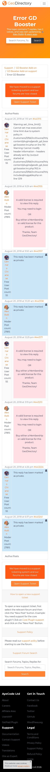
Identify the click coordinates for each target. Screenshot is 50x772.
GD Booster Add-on (26, 68)
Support (8, 68)
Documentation (10, 734)
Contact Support (11, 739)
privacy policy (23, 766)
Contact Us (33, 700)
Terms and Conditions (33, 736)
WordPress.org (35, 722)
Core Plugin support (33, 620)
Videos (5, 745)
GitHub (31, 717)
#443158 (39, 301)
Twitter (31, 711)
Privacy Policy (34, 743)
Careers (6, 706)
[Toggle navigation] (44, 3)
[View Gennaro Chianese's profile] (6, 125)
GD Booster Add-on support (22, 71)
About (5, 700)
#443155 (38, 186)
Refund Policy (34, 754)
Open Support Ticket (25, 102)
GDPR (30, 759)
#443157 (38, 251)
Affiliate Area (8, 711)
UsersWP (7, 717)
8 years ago (31, 34)
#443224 (38, 467)
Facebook (32, 706)
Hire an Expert (9, 756)
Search (37, 40)
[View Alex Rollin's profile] (42, 32)
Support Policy (25, 632)
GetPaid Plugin (10, 722)
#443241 (38, 517)
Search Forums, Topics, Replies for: (23, 662)
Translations (8, 750)
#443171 (38, 337)
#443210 (37, 402)
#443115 (37, 119)
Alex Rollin (18, 34)
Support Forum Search (25, 653)
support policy (29, 641)
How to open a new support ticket (25, 596)
